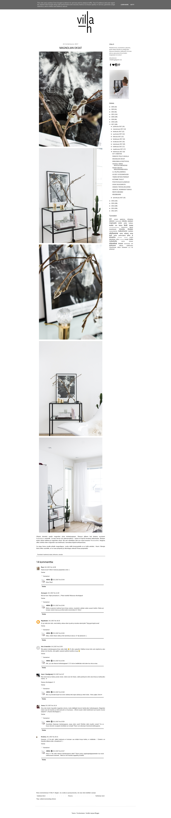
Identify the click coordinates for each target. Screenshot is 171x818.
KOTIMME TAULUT (118, 179)
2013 (112, 208)
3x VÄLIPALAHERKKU (119, 172)
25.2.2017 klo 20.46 (58, 661)
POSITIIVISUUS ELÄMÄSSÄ (121, 182)
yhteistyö (111, 249)
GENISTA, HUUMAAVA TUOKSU (122, 189)
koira (120, 225)
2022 (112, 112)
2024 (112, 107)
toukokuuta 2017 (118, 144)
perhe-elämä (122, 235)
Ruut (42, 567)
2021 (112, 114)
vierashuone (112, 247)
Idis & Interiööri (46, 646)
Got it (132, 4)
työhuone (112, 245)
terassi (120, 243)
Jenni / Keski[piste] (47, 674)
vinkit (129, 247)
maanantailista (113, 231)
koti (125, 225)
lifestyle (130, 229)
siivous (131, 241)
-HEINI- (48, 579)
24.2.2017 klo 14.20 (53, 593)
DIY (110, 219)
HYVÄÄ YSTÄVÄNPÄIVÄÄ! (120, 174)
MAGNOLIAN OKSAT (118, 159)
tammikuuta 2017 (118, 197)
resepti (126, 239)
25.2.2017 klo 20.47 (58, 751)
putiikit (131, 237)
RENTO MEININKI (117, 192)
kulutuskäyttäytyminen (114, 227)
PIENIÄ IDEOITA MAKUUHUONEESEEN (120, 168)
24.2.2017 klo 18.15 (54, 620)
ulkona (121, 245)
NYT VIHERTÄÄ (117, 154)
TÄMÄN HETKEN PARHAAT (120, 177)
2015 (112, 203)
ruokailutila (113, 241)
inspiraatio (113, 223)
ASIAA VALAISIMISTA (119, 184)
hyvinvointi (118, 221)
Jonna (43, 705)
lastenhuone (112, 229)
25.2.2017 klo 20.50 (58, 721)
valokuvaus (129, 245)
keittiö (111, 225)
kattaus (131, 223)
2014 (112, 206)
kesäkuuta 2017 (117, 141)
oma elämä (124, 233)
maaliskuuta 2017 (118, 149)
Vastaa (43, 572)
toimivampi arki (128, 243)
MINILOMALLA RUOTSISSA (120, 161)
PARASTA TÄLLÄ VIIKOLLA (120, 156)
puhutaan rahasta (122, 237)
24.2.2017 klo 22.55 (57, 646)
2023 (112, 109)
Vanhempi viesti (99, 796)
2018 (112, 122)
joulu (120, 223)
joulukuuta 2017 (117, 126)
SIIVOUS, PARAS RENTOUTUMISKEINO (119, 164)
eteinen (111, 221)
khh (116, 225)
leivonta (122, 229)
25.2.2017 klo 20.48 (58, 692)
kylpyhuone (124, 227)
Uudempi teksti (41, 796)
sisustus (60, 554)
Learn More (124, 4)
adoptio (116, 219)
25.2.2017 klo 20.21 (52, 737)
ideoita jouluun (127, 221)
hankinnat (46, 554)
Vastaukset (46, 576)
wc (132, 247)
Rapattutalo (44, 620)
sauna (123, 241)
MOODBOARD (116, 194)
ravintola (122, 239)
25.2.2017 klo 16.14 (51, 705)
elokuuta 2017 (117, 136)
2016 (112, 201)
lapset (131, 227)
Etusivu (70, 796)
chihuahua (130, 219)
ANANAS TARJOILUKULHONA (121, 187)
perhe (115, 235)
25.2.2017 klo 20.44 (58, 579)
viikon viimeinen (122, 247)
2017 (112, 124)
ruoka (131, 239)
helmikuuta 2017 (118, 151)
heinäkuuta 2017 (118, 139)
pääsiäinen (112, 239)
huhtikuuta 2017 (117, 146)
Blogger (97, 813)
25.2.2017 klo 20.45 (58, 605)
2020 (112, 117)
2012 (112, 211)
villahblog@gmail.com (115, 59)
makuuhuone (122, 231)
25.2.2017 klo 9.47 (58, 674)
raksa (117, 239)
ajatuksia (122, 219)
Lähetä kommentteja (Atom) (48, 799)
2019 (112, 119)
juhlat (125, 223)
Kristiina (43, 737)
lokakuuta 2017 (117, 131)
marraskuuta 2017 (118, 129)
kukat (50, 554)
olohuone (55, 554)
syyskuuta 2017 (117, 134)
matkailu (130, 231)
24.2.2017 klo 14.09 (50, 567)
